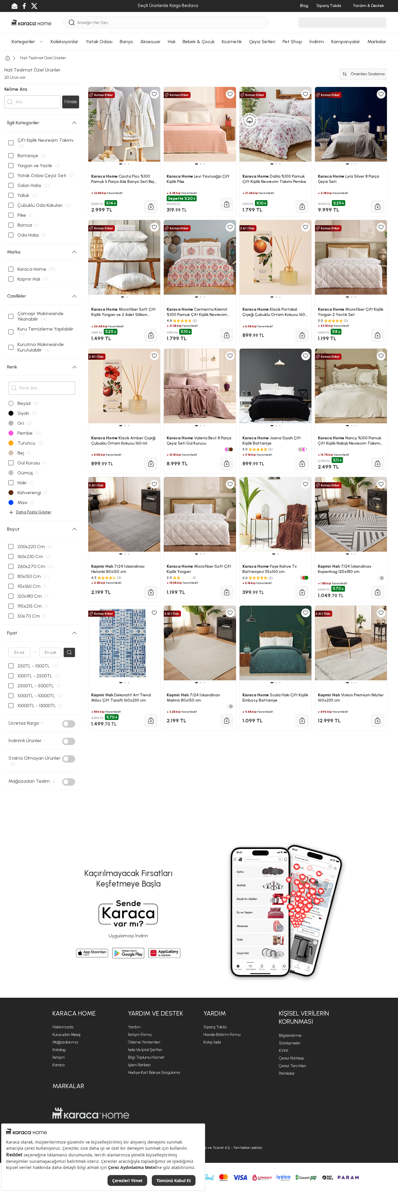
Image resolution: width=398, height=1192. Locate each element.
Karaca (58, 1064)
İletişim (58, 1057)
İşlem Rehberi (139, 1064)
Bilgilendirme (290, 1035)
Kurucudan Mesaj (66, 1034)
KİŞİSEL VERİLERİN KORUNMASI (304, 1017)
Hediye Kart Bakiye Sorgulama (154, 1072)
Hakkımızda (62, 1027)
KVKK (283, 1050)
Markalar (68, 1086)
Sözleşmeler (289, 1043)
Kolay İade (212, 1042)
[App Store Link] (92, 953)
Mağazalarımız (65, 1042)
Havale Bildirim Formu (221, 1034)
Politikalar (287, 1073)
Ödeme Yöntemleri (144, 1042)
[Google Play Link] (128, 953)
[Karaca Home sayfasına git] (90, 1113)
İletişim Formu (140, 1034)
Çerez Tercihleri (292, 1065)
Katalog (59, 1049)
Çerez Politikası (291, 1058)
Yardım (134, 1027)
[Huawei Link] (164, 953)
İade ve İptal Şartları (145, 1049)
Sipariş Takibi (215, 1027)
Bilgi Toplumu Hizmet (146, 1057)
